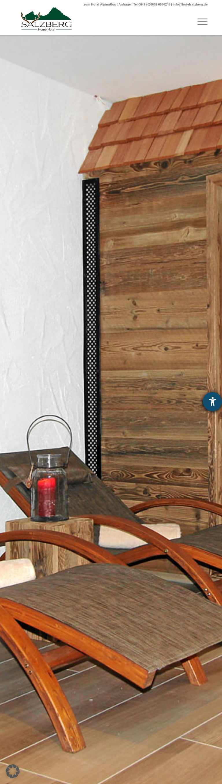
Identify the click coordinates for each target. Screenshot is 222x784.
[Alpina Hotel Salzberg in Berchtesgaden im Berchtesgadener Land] (46, 19)
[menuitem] (200, 22)
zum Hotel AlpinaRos (100, 4)
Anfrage (125, 4)
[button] (12, 771)
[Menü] (200, 22)
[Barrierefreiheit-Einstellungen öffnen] (212, 401)
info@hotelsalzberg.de (190, 4)
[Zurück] (13, 409)
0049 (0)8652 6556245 (154, 4)
